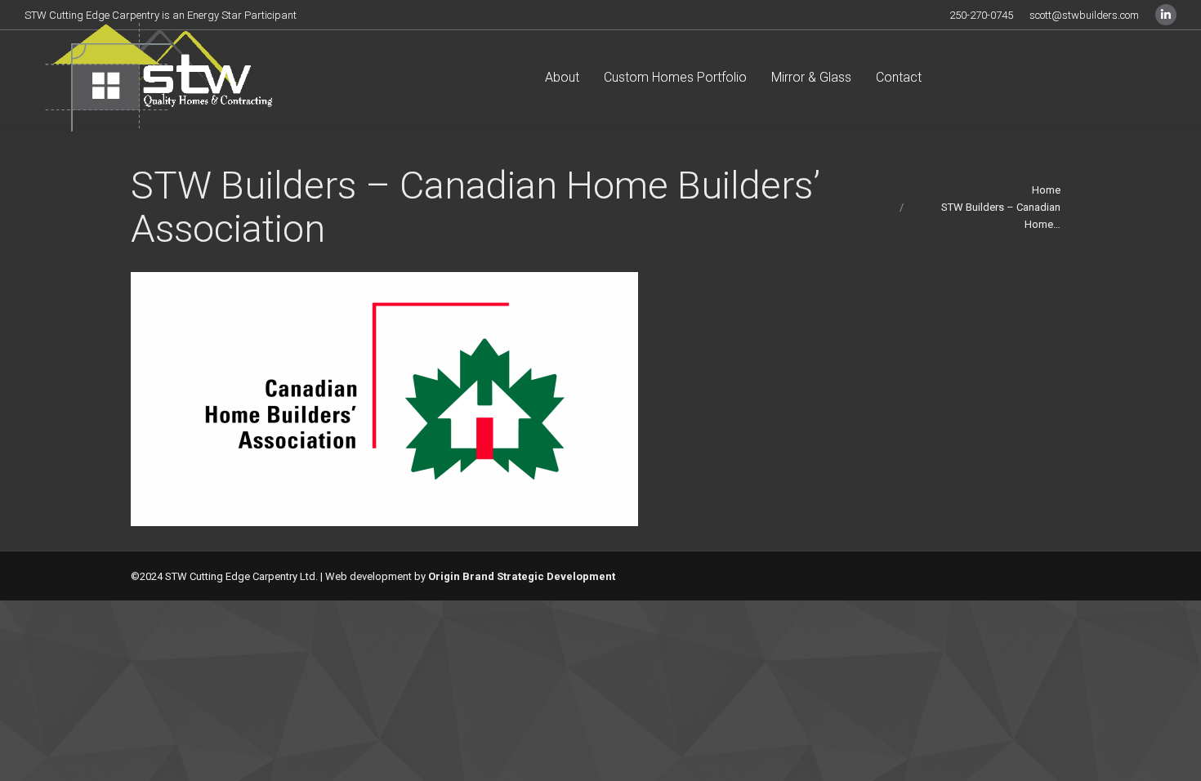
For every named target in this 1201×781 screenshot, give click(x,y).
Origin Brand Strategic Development (521, 576)
